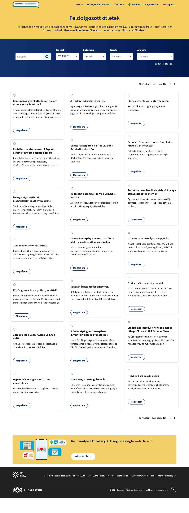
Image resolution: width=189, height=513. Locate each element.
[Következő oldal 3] (174, 84)
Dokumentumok (139, 475)
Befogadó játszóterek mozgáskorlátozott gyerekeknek (32, 199)
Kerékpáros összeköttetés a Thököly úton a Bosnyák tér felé (35, 102)
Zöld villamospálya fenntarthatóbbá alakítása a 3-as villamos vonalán (92, 240)
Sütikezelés (86, 476)
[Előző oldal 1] (170, 84)
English (170, 4)
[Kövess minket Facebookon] (27, 492)
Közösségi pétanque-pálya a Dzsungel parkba (92, 195)
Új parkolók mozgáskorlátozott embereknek (31, 381)
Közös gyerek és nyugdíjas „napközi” (35, 290)
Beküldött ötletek (52, 475)
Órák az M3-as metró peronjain (146, 283)
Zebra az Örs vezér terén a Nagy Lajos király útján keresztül (150, 144)
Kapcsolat (151, 475)
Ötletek (118, 4)
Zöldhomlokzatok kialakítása (30, 245)
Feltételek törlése (164, 64)
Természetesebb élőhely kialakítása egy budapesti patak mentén (152, 192)
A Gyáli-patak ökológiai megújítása (148, 238)
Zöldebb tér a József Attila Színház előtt (34, 336)
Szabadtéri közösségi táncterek (89, 287)
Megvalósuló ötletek (70, 475)
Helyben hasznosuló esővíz (143, 376)
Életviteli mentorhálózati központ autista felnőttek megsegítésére (33, 151)
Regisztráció (152, 4)
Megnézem (22, 130)
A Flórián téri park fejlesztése (88, 101)
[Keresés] (47, 56)
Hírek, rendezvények (98, 4)
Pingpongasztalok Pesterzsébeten (148, 101)
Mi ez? (79, 4)
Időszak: (60, 50)
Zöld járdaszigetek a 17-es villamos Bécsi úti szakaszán (91, 147)
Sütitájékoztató (100, 475)
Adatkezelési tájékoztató (119, 475)
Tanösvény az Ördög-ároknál (87, 379)
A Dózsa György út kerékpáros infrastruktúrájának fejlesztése (89, 333)
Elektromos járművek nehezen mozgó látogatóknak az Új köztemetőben (150, 329)
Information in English (167, 475)
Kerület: (114, 50)
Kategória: (88, 50)
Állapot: (141, 50)
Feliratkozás (81, 456)
